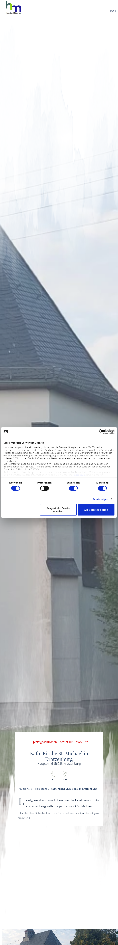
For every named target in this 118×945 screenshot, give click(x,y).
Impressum (79, 474)
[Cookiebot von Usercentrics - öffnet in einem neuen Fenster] (101, 431)
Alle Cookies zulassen (96, 509)
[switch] (44, 488)
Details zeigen (100, 499)
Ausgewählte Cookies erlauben (58, 509)
